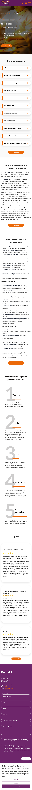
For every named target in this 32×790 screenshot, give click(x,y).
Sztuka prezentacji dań (10, 90)
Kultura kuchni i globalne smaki (12, 75)
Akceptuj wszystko (16, 786)
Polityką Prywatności (25, 750)
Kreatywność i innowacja (10, 135)
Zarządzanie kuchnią (9, 105)
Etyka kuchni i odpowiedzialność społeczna (15, 143)
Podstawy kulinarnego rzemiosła (12, 67)
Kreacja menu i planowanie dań (12, 98)
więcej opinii (16, 658)
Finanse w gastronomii (9, 120)
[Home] (2, 13)
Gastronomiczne (7, 13)
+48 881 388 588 (7, 686)
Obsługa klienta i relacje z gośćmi (12, 128)
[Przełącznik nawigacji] (29, 3)
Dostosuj (16, 779)
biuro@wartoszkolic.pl (10, 688)
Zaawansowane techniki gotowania (13, 83)
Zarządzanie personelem (10, 113)
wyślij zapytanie (6, 45)
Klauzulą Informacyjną (12, 750)
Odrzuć (16, 783)
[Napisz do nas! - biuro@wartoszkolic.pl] (26, 3)
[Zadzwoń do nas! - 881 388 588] (22, 3)
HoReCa (12, 19)
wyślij (24, 759)
